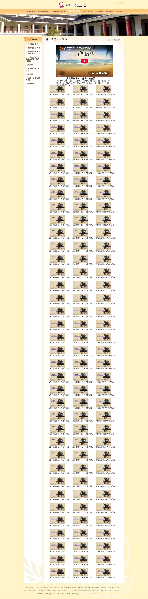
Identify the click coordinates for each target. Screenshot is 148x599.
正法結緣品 (109, 11)
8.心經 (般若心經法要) (33, 79)
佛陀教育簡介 (30, 11)
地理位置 (122, 2)
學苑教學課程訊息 (43, 11)
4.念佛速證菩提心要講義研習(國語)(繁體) (33, 59)
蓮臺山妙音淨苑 (72, 5)
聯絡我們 (119, 2)
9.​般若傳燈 (30, 83)
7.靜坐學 (29, 74)
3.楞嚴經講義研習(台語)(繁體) (33, 52)
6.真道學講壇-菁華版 (32, 69)
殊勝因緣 (99, 11)
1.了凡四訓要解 (32, 44)
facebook (116, 2)
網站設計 (88, 594)
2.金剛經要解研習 (33, 48)
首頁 (109, 40)
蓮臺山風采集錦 (88, 11)
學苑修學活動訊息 (59, 11)
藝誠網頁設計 (95, 594)
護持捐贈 (119, 11)
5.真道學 (29, 65)
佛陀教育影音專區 (74, 11)
